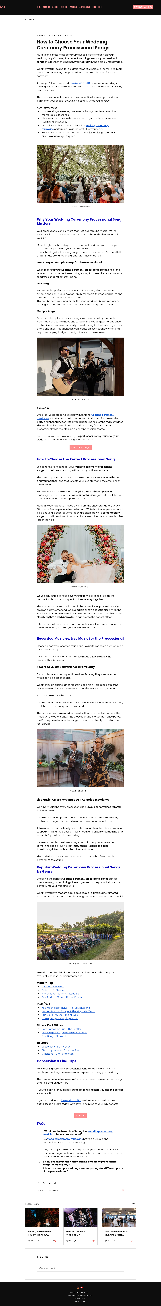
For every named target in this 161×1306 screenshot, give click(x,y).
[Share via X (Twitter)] (44, 1183)
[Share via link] (55, 1183)
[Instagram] (78, 1287)
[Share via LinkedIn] (49, 1183)
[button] (55, 7)
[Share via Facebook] (38, 1183)
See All (133, 1203)
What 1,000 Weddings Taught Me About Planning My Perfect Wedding (40, 1233)
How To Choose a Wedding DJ (75, 1233)
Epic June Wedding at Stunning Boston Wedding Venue (116, 1233)
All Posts (29, 19)
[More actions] (122, 35)
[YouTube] (81, 1287)
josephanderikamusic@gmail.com (80, 1295)
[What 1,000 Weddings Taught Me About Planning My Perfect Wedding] (42, 1217)
